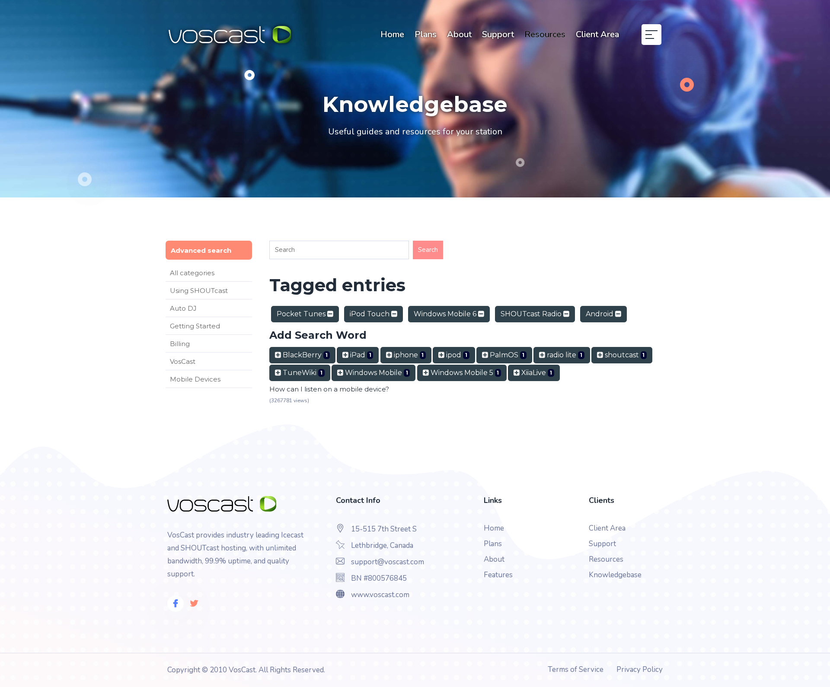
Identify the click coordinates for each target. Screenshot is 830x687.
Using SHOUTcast (199, 290)
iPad (359, 355)
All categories (192, 273)
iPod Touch (370, 314)
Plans (426, 34)
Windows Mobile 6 (446, 314)
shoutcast (624, 355)
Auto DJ (183, 308)
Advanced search (201, 250)
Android (600, 314)
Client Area (597, 34)
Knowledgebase (615, 575)
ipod (455, 355)
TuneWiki (301, 373)
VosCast (182, 361)
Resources (544, 34)
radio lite (563, 355)
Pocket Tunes (302, 314)
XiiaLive (536, 373)
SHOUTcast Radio (532, 314)
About (459, 34)
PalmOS (506, 355)
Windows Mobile (375, 373)
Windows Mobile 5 (464, 373)
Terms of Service (575, 669)
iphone (408, 355)
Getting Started (195, 326)
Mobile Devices (195, 379)
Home (392, 34)
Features (498, 575)
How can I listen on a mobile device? (329, 389)
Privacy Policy (639, 669)
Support (498, 34)
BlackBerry (304, 355)
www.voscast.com (380, 595)
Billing (180, 344)
